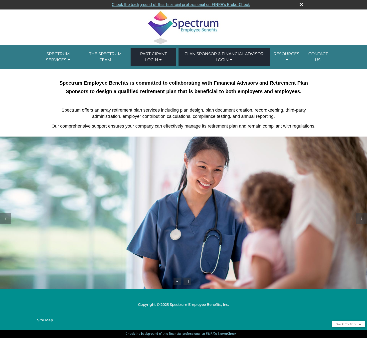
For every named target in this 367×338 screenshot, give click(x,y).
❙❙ (187, 281)
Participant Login (153, 56)
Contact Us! (318, 56)
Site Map (45, 320)
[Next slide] (361, 218)
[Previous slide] (5, 218)
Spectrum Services (58, 56)
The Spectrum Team (105, 56)
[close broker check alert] (301, 4)
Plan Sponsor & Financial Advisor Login (224, 56)
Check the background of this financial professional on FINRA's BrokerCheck (181, 4)
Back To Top (346, 324)
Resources (286, 53)
